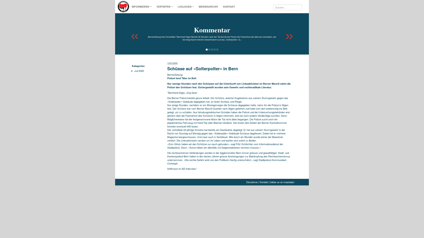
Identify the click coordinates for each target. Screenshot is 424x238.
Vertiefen (164, 6)
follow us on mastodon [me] (282, 182)
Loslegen (185, 6)
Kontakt (229, 6)
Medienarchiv (208, 6)
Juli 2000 (139, 71)
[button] (132, 34)
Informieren (141, 6)
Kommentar (212, 30)
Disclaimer (252, 182)
